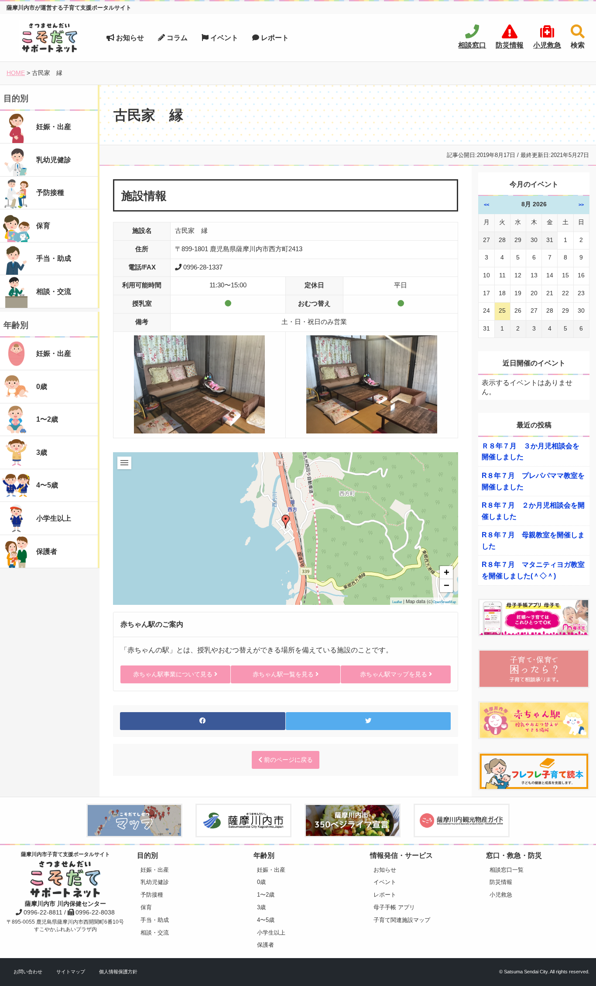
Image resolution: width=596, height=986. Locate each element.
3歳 (261, 907)
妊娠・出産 (154, 870)
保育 (146, 907)
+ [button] (446, 572)
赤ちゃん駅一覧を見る (284, 674)
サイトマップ (70, 971)
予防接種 (151, 894)
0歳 (261, 882)
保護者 (265, 945)
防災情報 (501, 882)
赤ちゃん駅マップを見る (394, 674)
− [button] (446, 585)
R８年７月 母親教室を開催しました (533, 540)
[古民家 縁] (286, 522)
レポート (274, 37)
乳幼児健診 (154, 882)
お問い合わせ (28, 971)
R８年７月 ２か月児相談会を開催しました (533, 511)
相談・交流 (154, 932)
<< (486, 204)
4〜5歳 (265, 920)
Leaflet (397, 602)
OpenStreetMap (444, 602)
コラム (176, 37)
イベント (223, 37)
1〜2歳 (265, 894)
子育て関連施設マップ (401, 920)
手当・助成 (154, 920)
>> (581, 204)
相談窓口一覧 (507, 870)
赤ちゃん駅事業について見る (173, 674)
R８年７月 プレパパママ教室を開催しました (533, 481)
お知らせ (129, 37)
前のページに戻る (287, 759)
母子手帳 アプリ (394, 907)
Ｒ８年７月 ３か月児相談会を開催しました (530, 451)
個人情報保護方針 (118, 971)
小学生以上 (271, 932)
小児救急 (501, 894)
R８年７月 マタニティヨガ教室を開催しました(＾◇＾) (533, 570)
